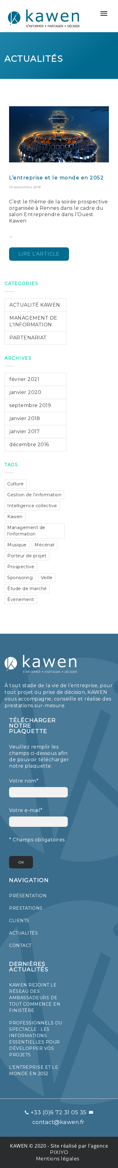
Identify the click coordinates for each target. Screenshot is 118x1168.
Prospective (20, 566)
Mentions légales (57, 1159)
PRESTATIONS (26, 908)
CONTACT (20, 945)
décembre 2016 (29, 444)
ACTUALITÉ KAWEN (34, 305)
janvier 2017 (24, 431)
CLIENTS (19, 920)
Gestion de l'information (34, 494)
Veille (47, 577)
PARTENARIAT (28, 338)
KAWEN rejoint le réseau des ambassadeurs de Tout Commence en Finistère (34, 997)
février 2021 (24, 379)
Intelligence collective (32, 505)
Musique (17, 545)
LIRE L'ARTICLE (39, 254)
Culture (15, 484)
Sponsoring (20, 577)
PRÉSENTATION (28, 895)
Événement (20, 599)
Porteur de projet (27, 556)
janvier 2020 (25, 392)
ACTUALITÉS (23, 933)
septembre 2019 (30, 405)
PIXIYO (59, 1152)
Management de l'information (26, 531)
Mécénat (44, 545)
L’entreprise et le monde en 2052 (56, 178)
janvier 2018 (24, 418)
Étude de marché (27, 588)
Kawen (15, 516)
